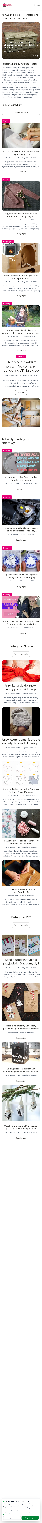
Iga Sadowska (9, 51)
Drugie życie (7, 242)
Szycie (5, 121)
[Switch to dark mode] (34, 5)
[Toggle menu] (39, 5)
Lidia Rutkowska (12, 336)
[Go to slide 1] (33, 55)
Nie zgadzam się (12, 1518)
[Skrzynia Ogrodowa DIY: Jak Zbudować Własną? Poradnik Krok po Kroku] (21, 40)
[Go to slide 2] (35, 55)
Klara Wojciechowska (13, 158)
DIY (7, 38)
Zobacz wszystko (21, 112)
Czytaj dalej (21, 392)
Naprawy (6, 304)
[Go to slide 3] (37, 56)
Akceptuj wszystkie (30, 1518)
